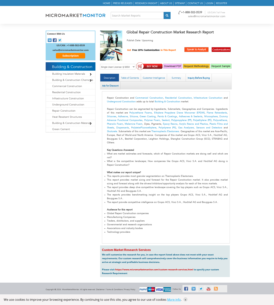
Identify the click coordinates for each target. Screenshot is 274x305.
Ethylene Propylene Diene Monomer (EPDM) (179, 113)
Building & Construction (167, 101)
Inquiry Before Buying (199, 78)
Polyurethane (220, 120)
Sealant (166, 120)
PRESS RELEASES (122, 3)
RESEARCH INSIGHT (146, 3)
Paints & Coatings (167, 116)
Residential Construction (178, 98)
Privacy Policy (129, 289)
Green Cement (61, 129)
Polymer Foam (152, 120)
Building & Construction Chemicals (72, 80)
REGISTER (221, 3)
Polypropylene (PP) (181, 120)
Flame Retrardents (217, 113)
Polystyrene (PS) (167, 128)
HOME (106, 3)
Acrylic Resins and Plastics (193, 124)
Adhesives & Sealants (191, 116)
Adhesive (123, 116)
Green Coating (148, 116)
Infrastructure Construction (208, 98)
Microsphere (211, 116)
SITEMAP (180, 3)
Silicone (134, 116)
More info (174, 300)
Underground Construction (121, 101)
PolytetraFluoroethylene (143, 128)
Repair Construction (63, 111)
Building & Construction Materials (72, 123)
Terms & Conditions (114, 289)
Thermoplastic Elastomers (165, 131)
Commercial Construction (149, 98)
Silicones (111, 116)
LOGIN (209, 3)
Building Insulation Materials (68, 74)
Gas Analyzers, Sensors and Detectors (200, 128)
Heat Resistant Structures (67, 117)
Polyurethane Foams (140, 113)
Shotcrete (112, 131)
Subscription (70, 55)
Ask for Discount (110, 86)
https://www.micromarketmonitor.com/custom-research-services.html (154, 269)
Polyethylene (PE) (202, 120)
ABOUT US (166, 3)
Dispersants (122, 128)
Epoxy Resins (170, 124)
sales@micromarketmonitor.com (206, 16)
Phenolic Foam (115, 124)
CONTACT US (195, 3)
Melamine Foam (133, 124)
